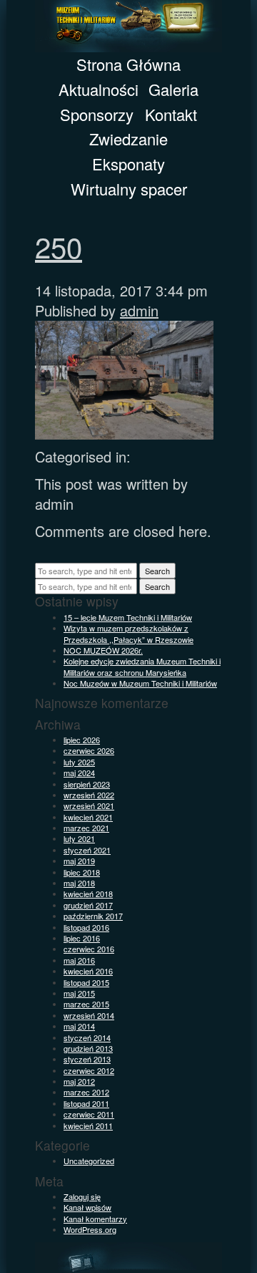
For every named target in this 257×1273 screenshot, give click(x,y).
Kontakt (171, 114)
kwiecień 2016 (88, 971)
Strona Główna (128, 64)
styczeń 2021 (87, 850)
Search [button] (157, 570)
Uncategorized (89, 1160)
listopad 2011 (86, 1103)
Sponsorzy (96, 114)
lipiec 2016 (82, 938)
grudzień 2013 (88, 1048)
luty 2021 (79, 838)
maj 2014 (79, 1026)
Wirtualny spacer (129, 189)
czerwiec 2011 (89, 1114)
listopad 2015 (86, 982)
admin (139, 310)
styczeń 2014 (87, 1037)
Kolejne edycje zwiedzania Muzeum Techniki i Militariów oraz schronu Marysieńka (142, 666)
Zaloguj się (82, 1196)
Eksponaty (128, 164)
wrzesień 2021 (89, 805)
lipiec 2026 (82, 739)
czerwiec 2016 (89, 948)
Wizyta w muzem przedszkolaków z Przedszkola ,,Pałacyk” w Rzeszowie (128, 633)
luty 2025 (79, 762)
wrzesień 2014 (89, 1015)
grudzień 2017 (88, 905)
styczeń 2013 (87, 1059)
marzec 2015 (86, 1004)
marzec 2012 (86, 1092)
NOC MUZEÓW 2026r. (103, 650)
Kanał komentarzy (95, 1218)
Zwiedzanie (128, 138)
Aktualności (98, 89)
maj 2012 (79, 1081)
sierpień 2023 (87, 784)
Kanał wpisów (87, 1207)
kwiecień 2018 (88, 893)
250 (58, 246)
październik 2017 (93, 915)
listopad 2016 (86, 927)
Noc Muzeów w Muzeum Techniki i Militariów (140, 683)
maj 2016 (79, 960)
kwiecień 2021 (88, 817)
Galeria (173, 89)
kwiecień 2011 (88, 1125)
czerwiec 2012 (89, 1070)
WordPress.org (90, 1229)
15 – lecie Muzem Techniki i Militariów (128, 617)
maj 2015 (79, 993)
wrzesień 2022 (89, 794)
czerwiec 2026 (89, 750)
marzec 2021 (86, 827)
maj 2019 (79, 860)
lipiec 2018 (82, 872)
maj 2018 (79, 883)
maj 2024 (79, 772)
